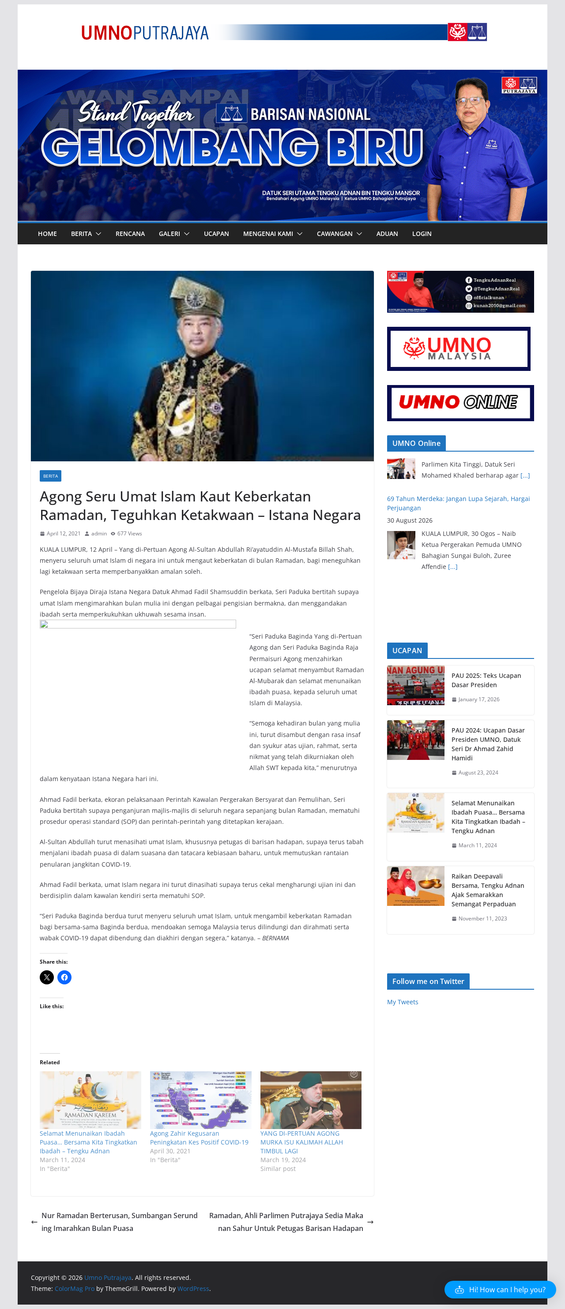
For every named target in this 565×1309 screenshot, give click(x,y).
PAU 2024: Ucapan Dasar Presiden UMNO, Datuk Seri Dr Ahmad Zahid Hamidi (488, 744)
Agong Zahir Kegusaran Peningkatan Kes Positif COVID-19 (199, 1137)
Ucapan (216, 233)
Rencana (130, 233)
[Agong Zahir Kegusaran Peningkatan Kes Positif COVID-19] (201, 1100)
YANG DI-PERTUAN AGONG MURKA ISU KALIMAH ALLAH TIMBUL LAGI (301, 1142)
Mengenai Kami (268, 233)
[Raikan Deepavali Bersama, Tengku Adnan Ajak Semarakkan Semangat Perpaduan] (415, 900)
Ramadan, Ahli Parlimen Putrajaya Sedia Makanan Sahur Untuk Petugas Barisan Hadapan (286, 1222)
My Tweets (402, 1002)
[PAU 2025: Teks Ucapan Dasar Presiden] (415, 690)
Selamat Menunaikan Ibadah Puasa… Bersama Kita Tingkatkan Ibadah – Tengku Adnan (88, 1142)
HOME (47, 233)
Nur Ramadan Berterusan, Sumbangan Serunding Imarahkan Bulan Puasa (119, 1222)
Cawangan (335, 233)
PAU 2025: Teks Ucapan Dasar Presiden (486, 680)
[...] (453, 531)
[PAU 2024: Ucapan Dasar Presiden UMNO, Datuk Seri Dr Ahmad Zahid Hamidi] (415, 754)
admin (99, 533)
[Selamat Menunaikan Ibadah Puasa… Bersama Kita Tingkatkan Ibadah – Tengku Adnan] (90, 1100)
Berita (81, 233)
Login (422, 233)
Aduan (387, 233)
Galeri (169, 233)
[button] (97, 234)
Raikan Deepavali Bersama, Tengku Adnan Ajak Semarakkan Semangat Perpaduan (488, 890)
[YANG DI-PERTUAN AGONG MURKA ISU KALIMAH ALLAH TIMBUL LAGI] (311, 1100)
